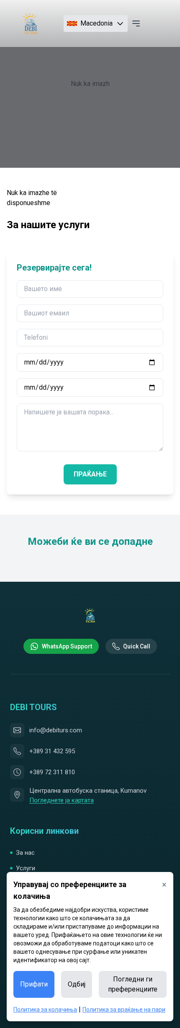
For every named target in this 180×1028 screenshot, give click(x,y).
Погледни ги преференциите (132, 984)
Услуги (25, 868)
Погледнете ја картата (61, 800)
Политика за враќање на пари (123, 1009)
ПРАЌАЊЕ (90, 474)
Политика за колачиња (45, 1009)
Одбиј (76, 984)
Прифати (34, 984)
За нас (25, 852)
